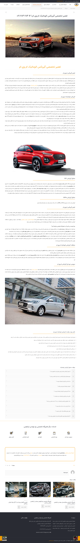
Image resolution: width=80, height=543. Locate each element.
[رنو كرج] (76, 5)
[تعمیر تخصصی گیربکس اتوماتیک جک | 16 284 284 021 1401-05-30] (1, 538)
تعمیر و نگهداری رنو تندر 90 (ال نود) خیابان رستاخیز (18, 503)
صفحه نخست (72, 8)
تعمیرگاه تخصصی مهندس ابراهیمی (27, 219)
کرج (31, 453)
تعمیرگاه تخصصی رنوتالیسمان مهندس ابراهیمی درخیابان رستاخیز (64, 503)
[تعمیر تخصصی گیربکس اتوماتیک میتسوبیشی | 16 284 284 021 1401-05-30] (79, 538)
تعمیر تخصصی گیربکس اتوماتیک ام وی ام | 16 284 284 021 (51, 8)
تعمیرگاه (66, 8)
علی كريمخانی (51, 540)
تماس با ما (40, 455)
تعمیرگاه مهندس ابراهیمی (69, 453)
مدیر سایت (65, 472)
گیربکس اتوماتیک (34, 85)
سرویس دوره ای (34, 269)
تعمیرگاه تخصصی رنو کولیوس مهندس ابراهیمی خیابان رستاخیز (40, 502)
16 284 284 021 (60, 1)
